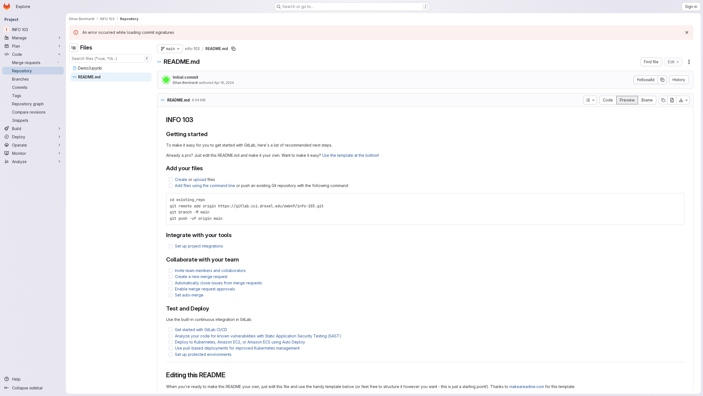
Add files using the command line (205, 185)
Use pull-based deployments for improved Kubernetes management (237, 348)
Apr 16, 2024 (224, 83)
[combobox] (110, 58)
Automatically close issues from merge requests (218, 282)
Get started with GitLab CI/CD (201, 329)
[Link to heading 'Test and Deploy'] (212, 308)
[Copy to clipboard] (677, 199)
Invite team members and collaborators (210, 270)
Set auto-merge (189, 295)
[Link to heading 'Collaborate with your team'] (242, 259)
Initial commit (185, 77)
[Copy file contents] (663, 100)
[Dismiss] (687, 32)
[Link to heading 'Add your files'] (206, 168)
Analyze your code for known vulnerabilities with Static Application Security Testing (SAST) (258, 336)
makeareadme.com (526, 386)
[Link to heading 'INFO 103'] (196, 120)
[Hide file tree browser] (73, 47)
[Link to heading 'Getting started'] (211, 134)
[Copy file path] (233, 48)
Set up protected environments (203, 354)
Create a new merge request (201, 276)
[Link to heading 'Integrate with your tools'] (235, 235)
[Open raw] (672, 100)
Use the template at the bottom (350, 155)
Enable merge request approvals (205, 289)
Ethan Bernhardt (185, 83)
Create (181, 179)
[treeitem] (111, 68)
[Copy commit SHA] (662, 79)
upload (199, 179)
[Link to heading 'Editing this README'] (228, 375)
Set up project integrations (199, 246)
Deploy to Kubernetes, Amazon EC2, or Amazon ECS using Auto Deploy (240, 342)
